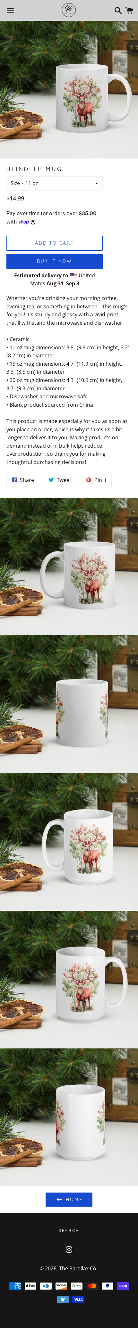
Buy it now (54, 261)
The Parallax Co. (78, 1268)
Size (15, 183)
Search (69, 1230)
